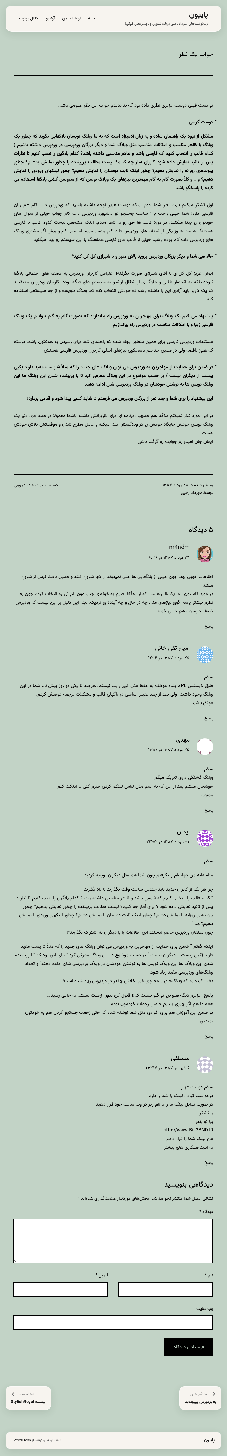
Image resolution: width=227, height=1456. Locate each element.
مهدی (183, 740)
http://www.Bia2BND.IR (188, 1130)
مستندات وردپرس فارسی (190, 341)
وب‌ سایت (204, 1308)
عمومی (20, 485)
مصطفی (180, 1058)
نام (209, 1275)
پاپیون (198, 15)
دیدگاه (206, 1211)
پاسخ (208, 626)
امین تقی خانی (172, 648)
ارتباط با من (71, 18)
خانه (91, 18)
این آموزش (186, 1012)
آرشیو (50, 18)
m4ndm (179, 547)
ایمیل (102, 1275)
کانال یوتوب (28, 18)
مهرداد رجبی (191, 492)
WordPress (22, 1440)
